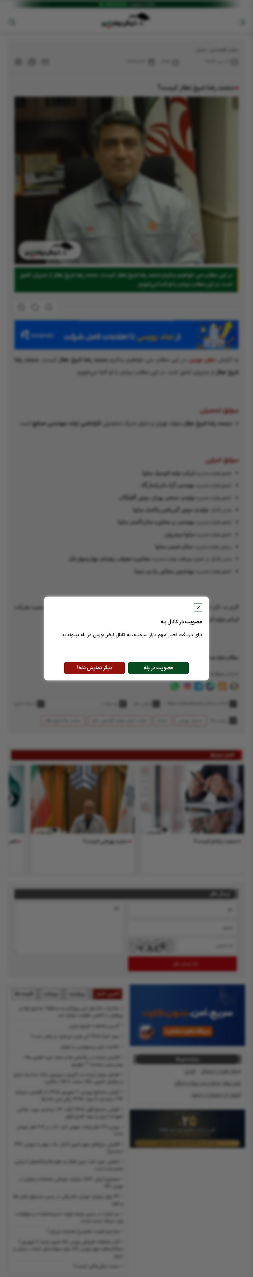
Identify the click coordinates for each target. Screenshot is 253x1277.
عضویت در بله (159, 668)
